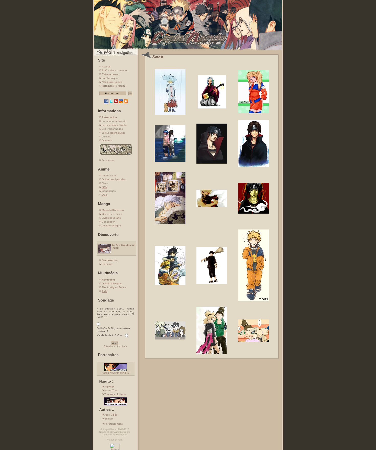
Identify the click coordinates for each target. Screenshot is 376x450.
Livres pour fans (111, 217)
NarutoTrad (111, 390)
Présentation (109, 117)
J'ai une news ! (110, 74)
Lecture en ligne (111, 225)
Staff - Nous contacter (115, 70)
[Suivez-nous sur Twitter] (111, 102)
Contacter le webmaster (114, 434)
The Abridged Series (114, 287)
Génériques (109, 190)
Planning (107, 264)
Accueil (106, 66)
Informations (109, 175)
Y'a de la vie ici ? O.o (109, 335)
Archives (122, 346)
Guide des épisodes (114, 179)
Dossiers (107, 140)
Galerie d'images (111, 283)
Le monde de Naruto (114, 121)
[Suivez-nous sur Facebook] (106, 102)
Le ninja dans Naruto (114, 125)
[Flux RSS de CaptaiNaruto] (126, 102)
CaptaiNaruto (110, 429)
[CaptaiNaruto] (188, 49)
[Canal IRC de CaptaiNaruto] (121, 102)
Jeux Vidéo (111, 414)
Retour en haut (115, 439)
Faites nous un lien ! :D (115, 372)
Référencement (113, 423)
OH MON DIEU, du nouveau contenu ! (113, 330)
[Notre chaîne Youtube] (116, 102)
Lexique (106, 136)
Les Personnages (112, 128)
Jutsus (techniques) (113, 132)
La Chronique (110, 78)
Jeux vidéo (108, 160)
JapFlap (109, 386)
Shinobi (108, 418)
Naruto (102, 432)
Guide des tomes (112, 214)
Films (105, 183)
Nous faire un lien (112, 82)
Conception (108, 221)
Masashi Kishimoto (113, 210)
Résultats (109, 346)
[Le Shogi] (115, 154)
